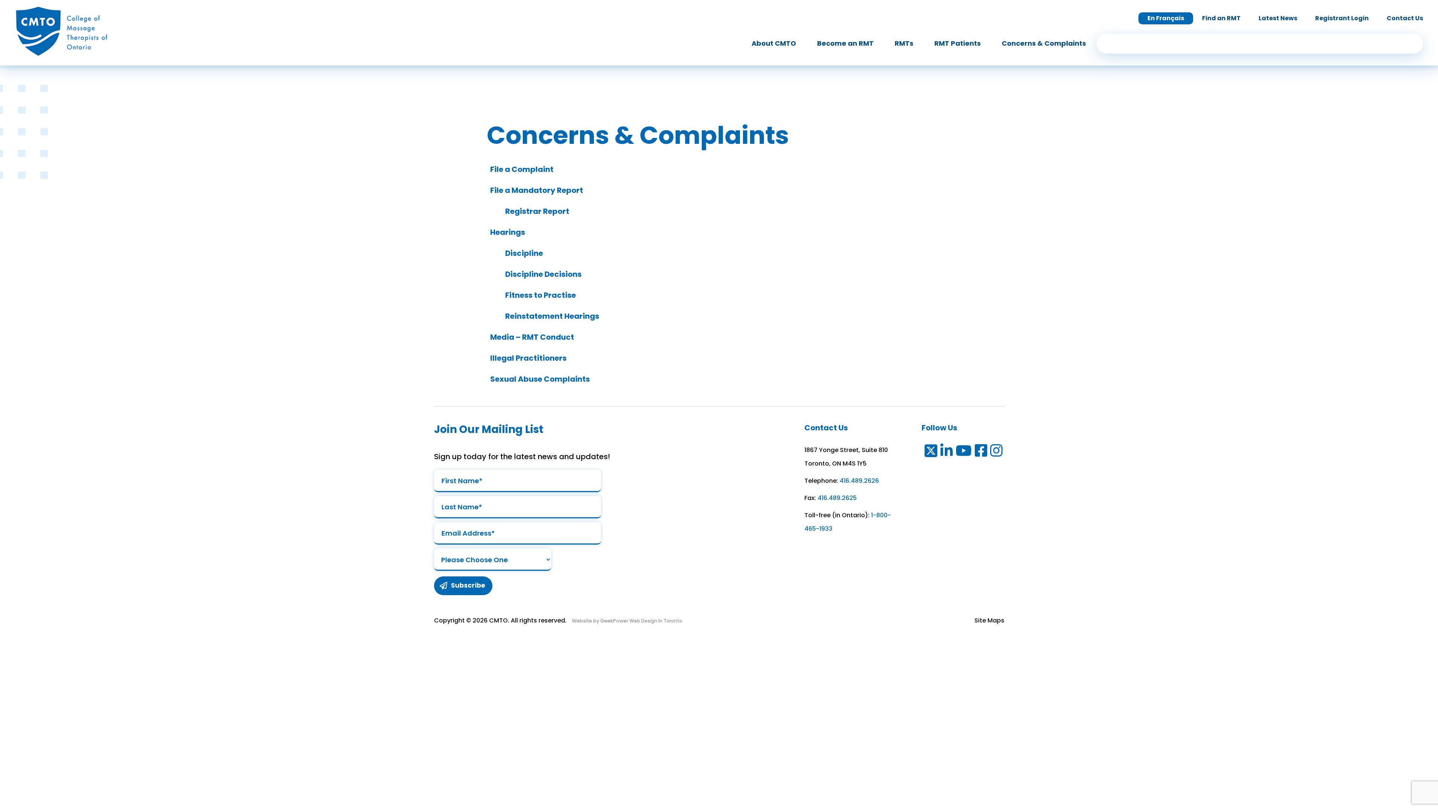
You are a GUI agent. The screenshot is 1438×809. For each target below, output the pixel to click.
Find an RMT (1221, 18)
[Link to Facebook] (981, 452)
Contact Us (1405, 18)
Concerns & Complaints (1044, 43)
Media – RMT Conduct (531, 337)
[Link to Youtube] (964, 452)
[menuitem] (774, 43)
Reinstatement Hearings (551, 316)
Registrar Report (536, 211)
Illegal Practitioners (528, 358)
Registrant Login (1342, 18)
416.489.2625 (837, 498)
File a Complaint (521, 169)
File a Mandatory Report (536, 190)
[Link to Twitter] (930, 452)
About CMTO (774, 43)
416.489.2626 (859, 480)
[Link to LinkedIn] (947, 452)
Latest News (1278, 18)
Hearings (507, 232)
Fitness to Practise (540, 295)
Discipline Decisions (543, 274)
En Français (1165, 18)
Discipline (523, 253)
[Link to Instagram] (996, 452)
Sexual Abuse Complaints (539, 379)
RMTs (904, 43)
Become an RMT (845, 43)
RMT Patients (957, 43)
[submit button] (1412, 44)
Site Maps (989, 620)
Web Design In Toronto (655, 621)
